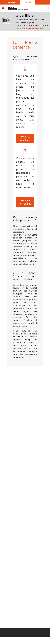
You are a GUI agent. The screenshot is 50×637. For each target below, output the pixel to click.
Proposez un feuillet (25, 201)
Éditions (27, 2)
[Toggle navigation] (45, 8)
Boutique (12, 2)
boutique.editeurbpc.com (32, 28)
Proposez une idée (25, 138)
